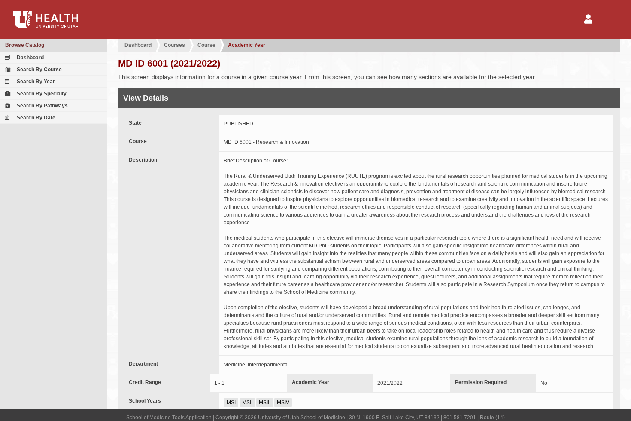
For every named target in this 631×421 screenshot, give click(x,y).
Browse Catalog (24, 45)
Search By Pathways (41, 106)
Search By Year (35, 82)
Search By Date (35, 118)
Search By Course (38, 70)
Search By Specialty (41, 94)
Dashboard (29, 58)
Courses (174, 45)
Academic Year (246, 45)
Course (206, 45)
